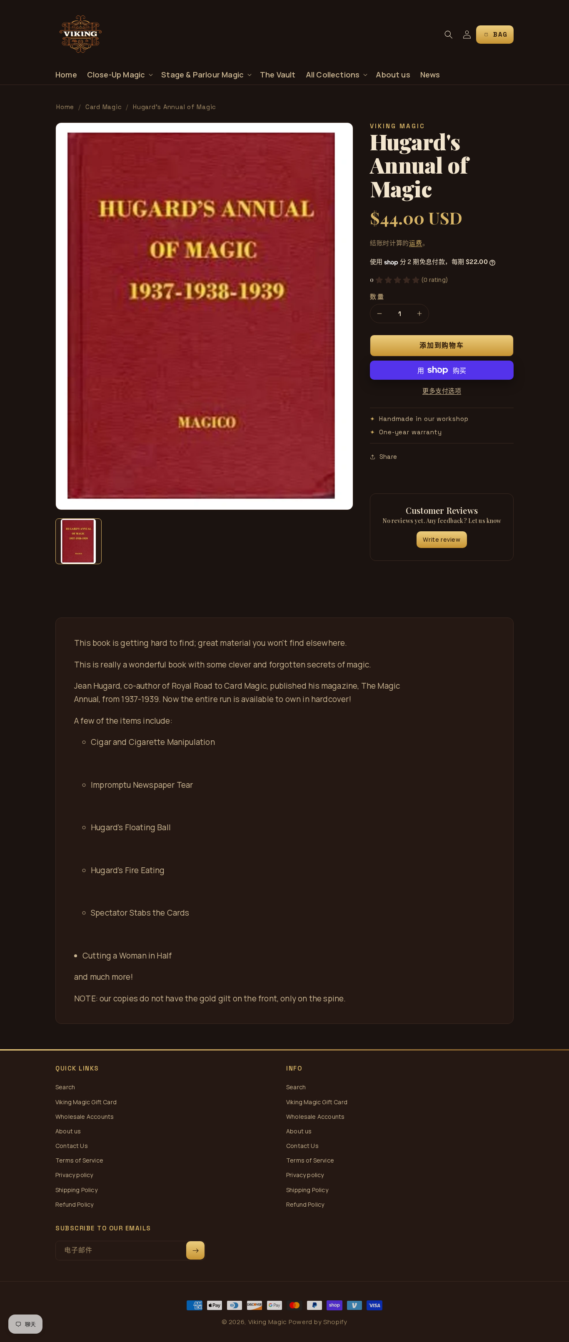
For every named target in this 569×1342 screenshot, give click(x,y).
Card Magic (103, 107)
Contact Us (71, 1146)
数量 (377, 297)
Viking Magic (267, 1321)
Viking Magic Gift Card (86, 1102)
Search (65, 1087)
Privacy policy (74, 1175)
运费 (415, 243)
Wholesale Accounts (84, 1116)
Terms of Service (79, 1160)
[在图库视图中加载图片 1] (78, 541)
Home (65, 107)
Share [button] (388, 457)
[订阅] (195, 1250)
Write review (441, 539)
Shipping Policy (76, 1190)
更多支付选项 (441, 391)
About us (68, 1131)
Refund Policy (74, 1204)
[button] (119, 75)
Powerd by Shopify (318, 1321)
